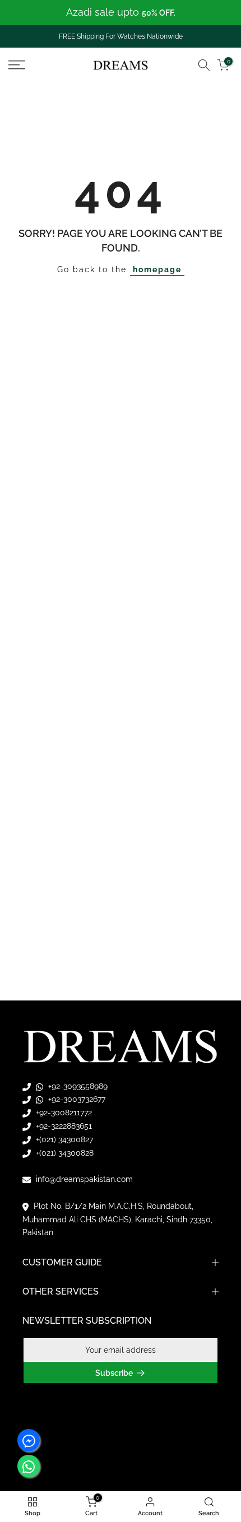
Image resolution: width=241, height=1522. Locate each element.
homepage (157, 269)
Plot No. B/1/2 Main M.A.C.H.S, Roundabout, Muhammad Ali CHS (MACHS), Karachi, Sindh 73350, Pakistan (117, 1219)
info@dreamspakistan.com (83, 1179)
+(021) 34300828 (64, 1152)
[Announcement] (120, 12)
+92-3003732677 (75, 1099)
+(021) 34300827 (63, 1139)
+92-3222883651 (63, 1125)
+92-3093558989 (77, 1086)
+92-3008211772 (63, 1112)
